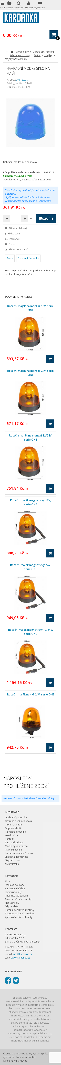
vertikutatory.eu (42, 1019)
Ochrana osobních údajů (18, 821)
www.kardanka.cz (20, 957)
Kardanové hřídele (15, 888)
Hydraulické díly (13, 892)
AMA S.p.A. (22, 79)
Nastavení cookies (26, 1057)
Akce (7, 881)
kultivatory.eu (20, 1026)
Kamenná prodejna (15, 831)
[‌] (8, 980)
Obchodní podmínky (16, 817)
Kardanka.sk (30, 1037)
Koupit (48, 219)
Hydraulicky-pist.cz (42, 1033)
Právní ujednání (13, 849)
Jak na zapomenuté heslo (19, 853)
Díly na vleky (11, 906)
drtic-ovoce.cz (41, 1022)
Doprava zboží (13, 828)
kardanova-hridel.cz (16, 1001)
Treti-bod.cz (15, 1037)
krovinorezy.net (42, 1008)
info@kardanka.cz (22, 954)
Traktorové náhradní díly (18, 899)
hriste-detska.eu (20, 1015)
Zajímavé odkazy (14, 842)
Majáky (48, 55)
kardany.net (42, 1040)
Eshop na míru (11, 1060)
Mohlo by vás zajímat (16, 846)
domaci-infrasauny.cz (20, 1019)
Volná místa (11, 835)
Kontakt (9, 838)
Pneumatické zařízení (16, 895)
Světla (37, 55)
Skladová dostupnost (16, 856)
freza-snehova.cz (39, 1015)
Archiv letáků (12, 863)
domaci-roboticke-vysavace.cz (30, 1029)
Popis (10, 258)
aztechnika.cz (40, 997)
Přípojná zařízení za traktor (20, 913)
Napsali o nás (12, 860)
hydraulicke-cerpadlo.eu (41, 1004)
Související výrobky (28, 258)
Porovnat (14, 238)
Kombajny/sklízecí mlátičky (19, 909)
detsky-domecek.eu (21, 1022)
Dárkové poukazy (14, 884)
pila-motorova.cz (38, 1026)
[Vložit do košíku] (50, 359)
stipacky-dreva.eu (18, 1012)
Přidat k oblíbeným (18, 228)
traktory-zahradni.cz (40, 1012)
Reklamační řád (13, 824)
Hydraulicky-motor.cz (19, 1033)
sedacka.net (44, 1037)
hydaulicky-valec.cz (16, 1004)
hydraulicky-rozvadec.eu (41, 1001)
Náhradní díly (21, 51)
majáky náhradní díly (16, 58)
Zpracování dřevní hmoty (18, 917)
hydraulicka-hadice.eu (23, 1040)
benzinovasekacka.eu (21, 1008)
